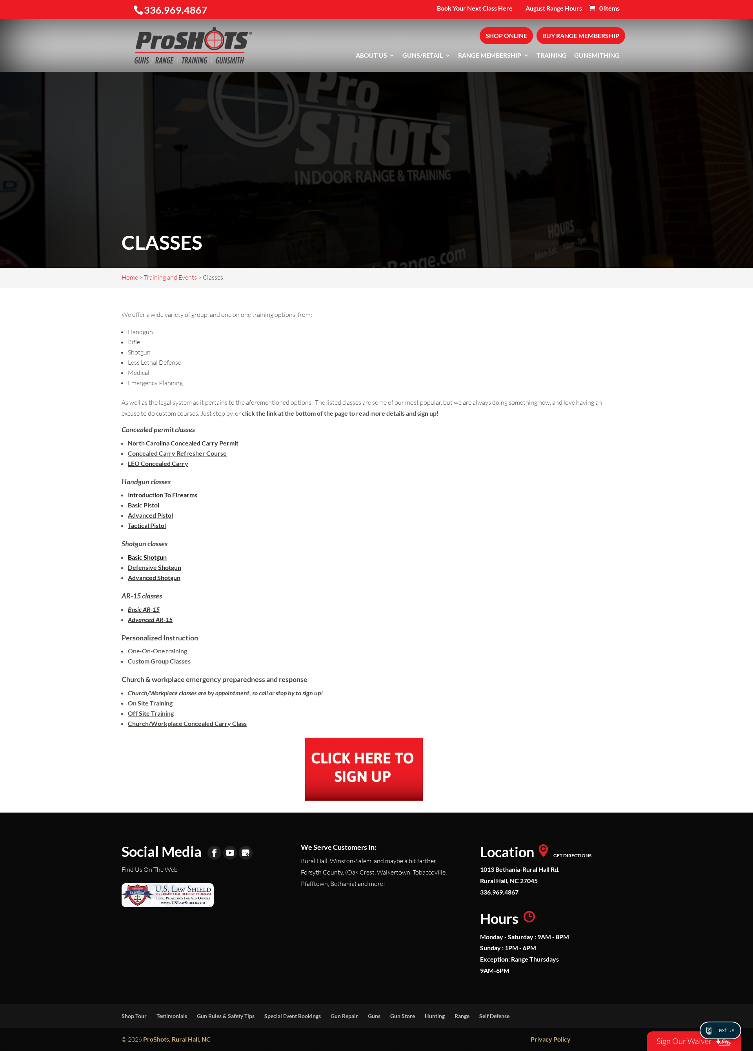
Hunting (435, 1016)
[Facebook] (214, 853)
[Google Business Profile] (246, 853)
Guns (374, 1016)
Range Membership (489, 56)
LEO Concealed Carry (158, 463)
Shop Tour (134, 1016)
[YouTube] (230, 853)
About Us (371, 56)
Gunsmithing (597, 56)
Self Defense (494, 1016)
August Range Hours (554, 8)
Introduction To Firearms (162, 494)
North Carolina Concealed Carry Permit (183, 443)
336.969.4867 (499, 892)
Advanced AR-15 (150, 619)
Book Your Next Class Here (475, 8)
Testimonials (171, 1016)
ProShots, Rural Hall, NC (177, 1039)
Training (552, 56)
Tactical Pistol (147, 525)
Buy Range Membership (580, 35)
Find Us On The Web (150, 869)
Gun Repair (344, 1016)
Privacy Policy (551, 1039)
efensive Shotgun (157, 567)
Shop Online (506, 35)
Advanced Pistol (150, 515)
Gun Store (402, 1016)
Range (462, 1016)
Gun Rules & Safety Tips (226, 1016)
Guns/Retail (422, 56)
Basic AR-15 (144, 609)
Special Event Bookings (292, 1016)
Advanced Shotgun (154, 577)
